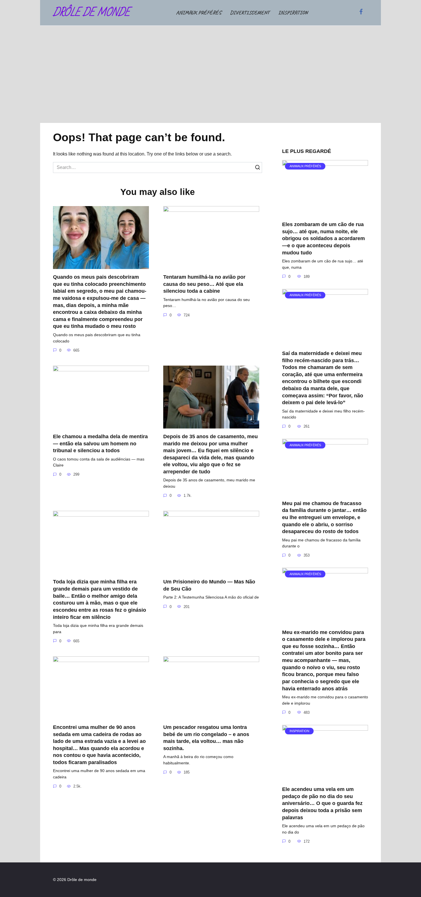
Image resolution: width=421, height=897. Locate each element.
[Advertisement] (210, 74)
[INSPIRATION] (325, 777)
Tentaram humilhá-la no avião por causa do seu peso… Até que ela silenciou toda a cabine (204, 284)
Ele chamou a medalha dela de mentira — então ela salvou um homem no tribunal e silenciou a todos (100, 443)
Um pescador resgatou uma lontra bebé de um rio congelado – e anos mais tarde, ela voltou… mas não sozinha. (206, 737)
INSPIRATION (293, 12)
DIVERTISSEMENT (249, 12)
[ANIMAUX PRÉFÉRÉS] (325, 212)
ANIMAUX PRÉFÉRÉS (198, 12)
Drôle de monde (91, 13)
